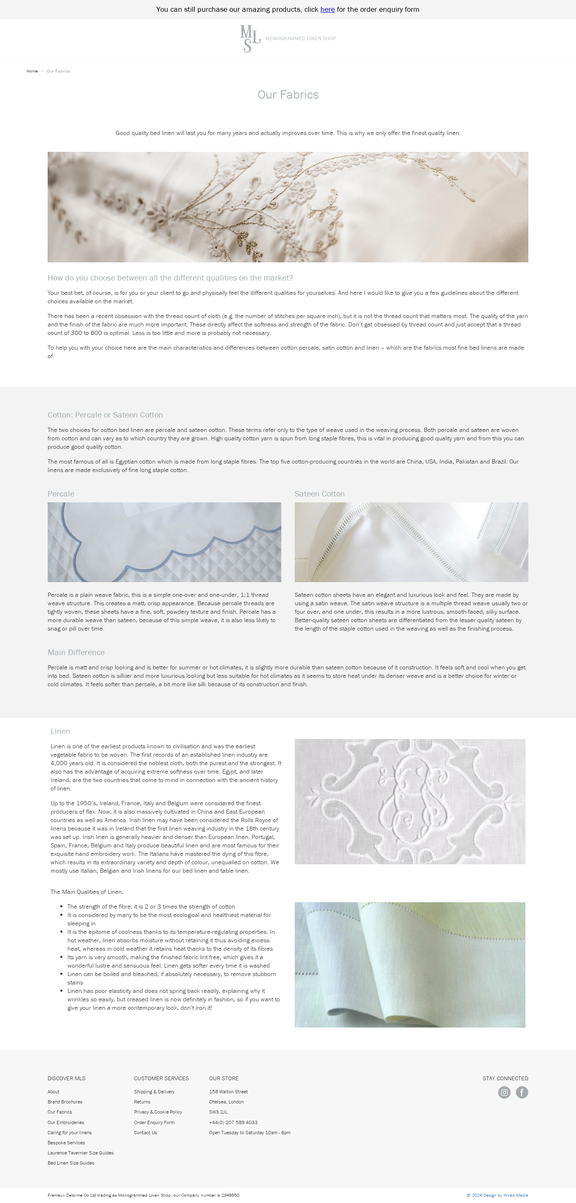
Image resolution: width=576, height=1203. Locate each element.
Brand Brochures (65, 1101)
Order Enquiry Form (154, 1122)
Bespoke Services (66, 1142)
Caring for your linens (70, 1132)
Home (33, 71)
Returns (142, 1101)
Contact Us (145, 1132)
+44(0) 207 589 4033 (233, 1122)
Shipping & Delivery (154, 1091)
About (53, 1091)
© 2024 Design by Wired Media (497, 1195)
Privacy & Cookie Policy (158, 1112)
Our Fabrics (60, 1112)
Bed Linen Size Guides (71, 1163)
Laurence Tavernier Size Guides (81, 1152)
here (327, 9)
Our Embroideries (66, 1122)
